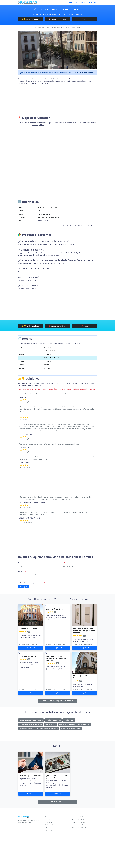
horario (28, 83)
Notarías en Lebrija (84, 724)
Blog (76, 2)
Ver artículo (30, 794)
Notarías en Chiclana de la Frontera (46, 729)
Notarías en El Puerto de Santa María (31, 720)
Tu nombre (22, 563)
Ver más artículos (57, 801)
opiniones (82, 81)
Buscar (70, 2)
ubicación (35, 83)
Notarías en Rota (69, 720)
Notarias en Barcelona (79, 819)
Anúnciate (48, 817)
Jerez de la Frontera (52, 28)
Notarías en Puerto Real (53, 720)
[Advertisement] (57, 99)
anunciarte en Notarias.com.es (82, 73)
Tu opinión (22, 571)
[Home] (35, 28)
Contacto (83, 2)
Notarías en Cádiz (50, 724)
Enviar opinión (23, 587)
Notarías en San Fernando (67, 724)
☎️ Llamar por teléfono (57, 19)
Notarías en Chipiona (26, 729)
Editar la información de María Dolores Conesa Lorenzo (80, 225)
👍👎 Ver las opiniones (30, 19)
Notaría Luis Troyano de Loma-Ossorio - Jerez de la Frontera (84, 631)
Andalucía (41, 28)
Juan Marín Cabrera (27, 656)
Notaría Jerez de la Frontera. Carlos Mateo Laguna (56, 658)
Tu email (62, 563)
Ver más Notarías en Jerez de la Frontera (57, 701)
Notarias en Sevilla (78, 825)
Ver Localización (77, 14)
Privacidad (48, 822)
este (56, 255)
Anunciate (92, 2)
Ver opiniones (30, 648)
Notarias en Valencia (78, 822)
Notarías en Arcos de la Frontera (71, 729)
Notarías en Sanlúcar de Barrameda (30, 724)
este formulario (37, 385)
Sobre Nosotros (50, 830)
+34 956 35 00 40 (42, 221)
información (40, 79)
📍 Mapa (84, 19)
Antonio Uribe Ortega (55, 609)
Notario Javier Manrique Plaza (83, 677)
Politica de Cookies (51, 825)
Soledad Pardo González (29, 629)
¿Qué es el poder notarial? (30, 776)
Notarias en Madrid (78, 817)
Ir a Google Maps (38, 125)
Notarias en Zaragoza (79, 827)
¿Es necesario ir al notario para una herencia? (57, 777)
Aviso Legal (48, 819)
